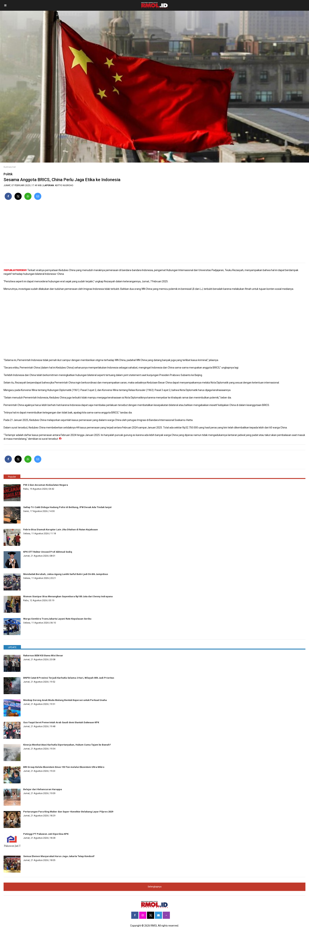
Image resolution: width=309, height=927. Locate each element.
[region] (154, 232)
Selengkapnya (154, 886)
